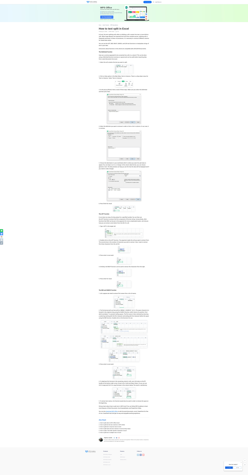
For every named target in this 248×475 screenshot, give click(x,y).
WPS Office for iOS (106, 462)
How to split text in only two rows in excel (110, 426)
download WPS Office (112, 411)
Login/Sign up (158, 2)
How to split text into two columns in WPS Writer (112, 424)
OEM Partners (122, 457)
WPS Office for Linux (107, 464)
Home (100, 25)
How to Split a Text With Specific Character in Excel (113, 430)
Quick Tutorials (106, 25)
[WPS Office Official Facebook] (116, 437)
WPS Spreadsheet (114, 25)
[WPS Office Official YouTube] (119, 437)
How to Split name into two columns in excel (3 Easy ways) (114, 428)
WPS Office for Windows (107, 454)
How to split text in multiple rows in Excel (110, 432)
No (238, 467)
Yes (229, 467)
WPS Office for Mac (106, 457)
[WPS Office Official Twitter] (114, 437)
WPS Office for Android (107, 459)
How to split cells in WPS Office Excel (109, 423)
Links (121, 454)
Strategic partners (123, 459)
